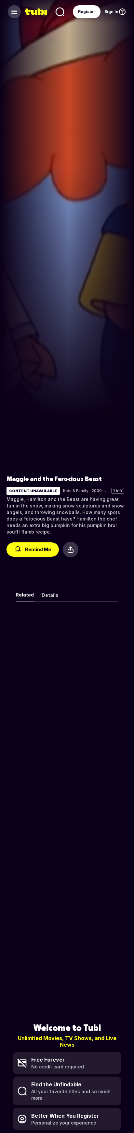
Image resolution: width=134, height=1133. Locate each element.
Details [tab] (50, 595)
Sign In (111, 11)
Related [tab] (25, 594)
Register (86, 11)
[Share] (70, 549)
